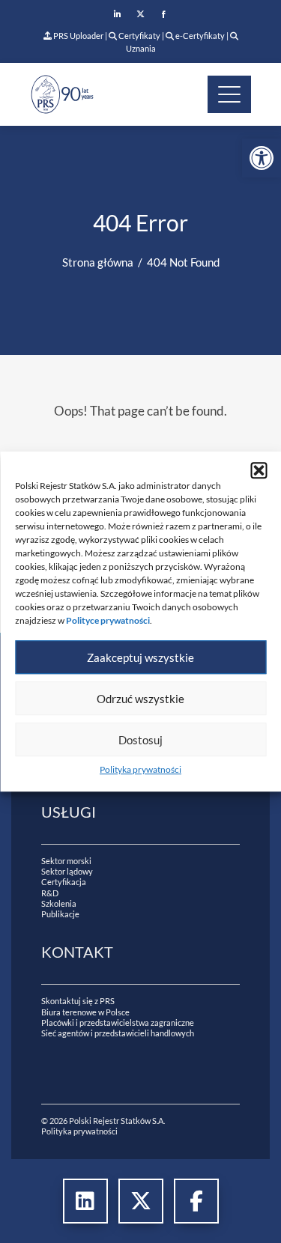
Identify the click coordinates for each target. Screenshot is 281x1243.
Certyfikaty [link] (139, 35)
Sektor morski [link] (66, 861)
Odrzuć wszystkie (140, 698)
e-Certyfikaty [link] (199, 35)
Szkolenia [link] (58, 903)
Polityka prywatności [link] (140, 769)
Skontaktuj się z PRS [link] (78, 1001)
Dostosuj (140, 740)
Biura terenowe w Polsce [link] (85, 1012)
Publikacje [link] (60, 914)
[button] (258, 470)
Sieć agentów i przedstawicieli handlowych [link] (117, 1033)
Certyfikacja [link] (63, 882)
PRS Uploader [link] (77, 35)
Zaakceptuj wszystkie (140, 657)
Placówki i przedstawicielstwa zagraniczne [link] (117, 1022)
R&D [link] (49, 893)
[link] (261, 158)
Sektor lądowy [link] (67, 871)
